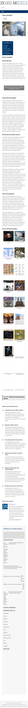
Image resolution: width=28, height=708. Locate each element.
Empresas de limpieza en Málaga (22, 578)
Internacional (6, 627)
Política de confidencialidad (18, 704)
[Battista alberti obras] (3, 425)
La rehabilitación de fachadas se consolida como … (16, 543)
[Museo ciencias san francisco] (3, 485)
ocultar (10, 42)
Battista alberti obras (11, 425)
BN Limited (12, 504)
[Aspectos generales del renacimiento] (3, 468)
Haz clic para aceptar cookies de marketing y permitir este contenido (14, 88)
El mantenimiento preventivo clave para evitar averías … (15, 592)
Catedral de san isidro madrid (14, 410)
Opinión (5, 643)
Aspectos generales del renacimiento (12, 468)
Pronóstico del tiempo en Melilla (12, 529)
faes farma (5, 47)
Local (4, 629)
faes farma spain (6, 48)
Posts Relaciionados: (7, 53)
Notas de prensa (7, 635)
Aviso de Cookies (18, 706)
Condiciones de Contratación (7, 706)
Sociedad (5, 646)
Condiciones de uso (6, 704)
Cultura (5, 18)
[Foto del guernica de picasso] (3, 439)
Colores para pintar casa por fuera (13, 453)
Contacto (25, 706)
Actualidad (5, 613)
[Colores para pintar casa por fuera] (3, 453)
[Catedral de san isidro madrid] (3, 410)
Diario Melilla (10, 703)
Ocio (4, 640)
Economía (5, 621)
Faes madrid (5, 45)
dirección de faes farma (7, 50)
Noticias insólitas (7, 638)
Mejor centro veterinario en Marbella (23, 586)
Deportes (5, 619)
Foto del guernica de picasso (13, 440)
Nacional (5, 632)
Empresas (5, 624)
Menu (2, 11)
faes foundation (6, 52)
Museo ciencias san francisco (14, 486)
